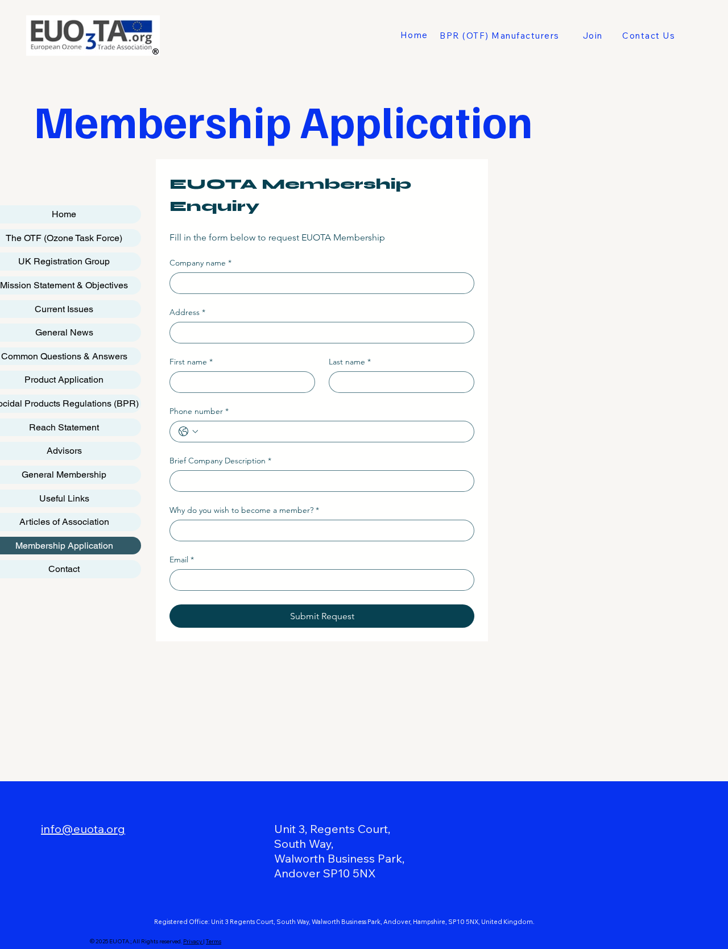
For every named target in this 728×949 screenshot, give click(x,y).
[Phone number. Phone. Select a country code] (188, 431)
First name (191, 362)
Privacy (193, 941)
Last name (350, 362)
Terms (213, 941)
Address (187, 312)
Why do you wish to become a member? (244, 510)
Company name (200, 263)
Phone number (199, 411)
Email (181, 560)
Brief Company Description (220, 461)
